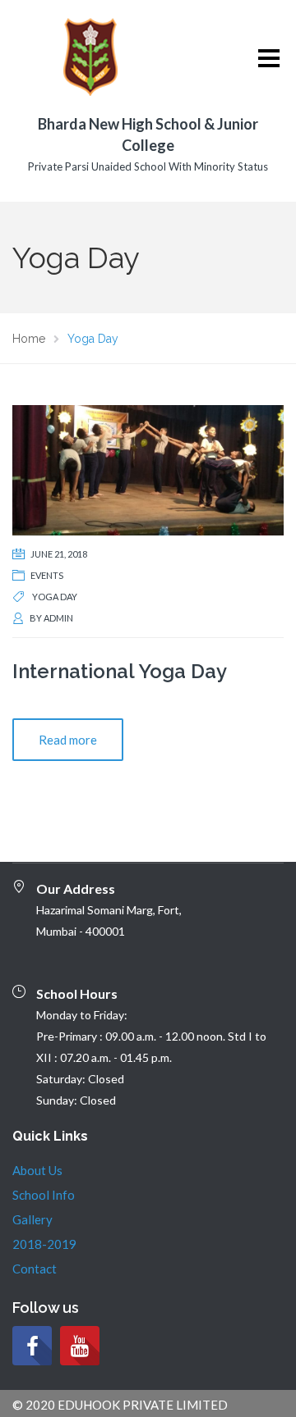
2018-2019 (44, 1244)
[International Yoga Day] (148, 468)
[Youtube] (79, 1345)
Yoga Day (54, 596)
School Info (43, 1194)
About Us (37, 1170)
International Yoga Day (119, 671)
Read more (68, 739)
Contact (34, 1268)
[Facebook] (32, 1345)
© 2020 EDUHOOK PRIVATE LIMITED (120, 1404)
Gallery (32, 1219)
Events (46, 575)
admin (58, 618)
